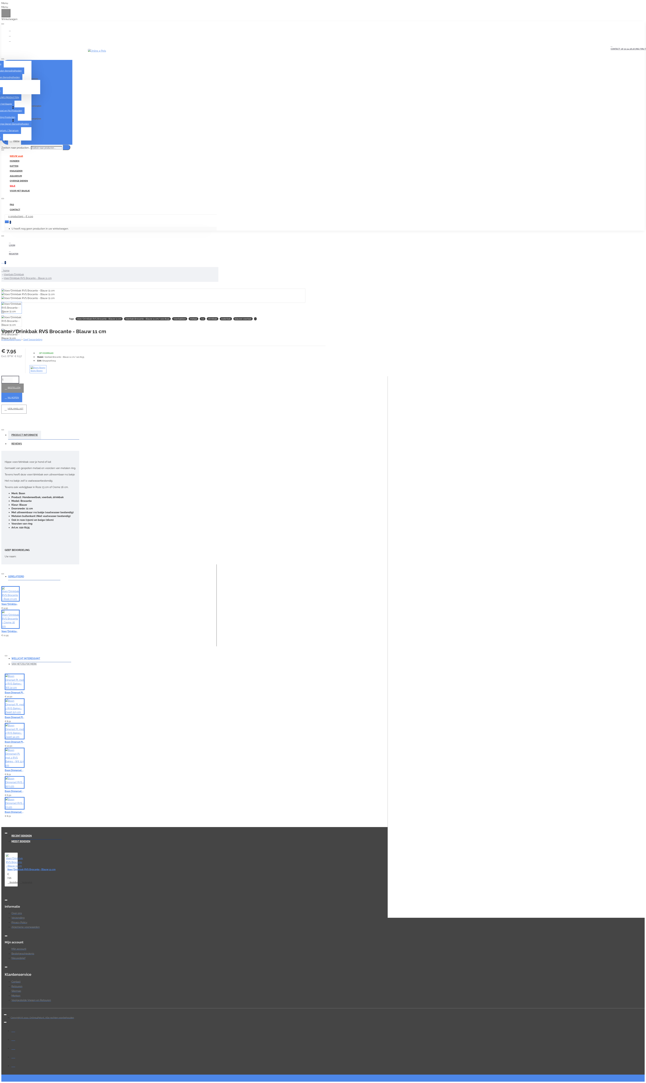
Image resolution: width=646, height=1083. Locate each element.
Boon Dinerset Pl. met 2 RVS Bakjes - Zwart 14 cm (15, 742)
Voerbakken (179, 319)
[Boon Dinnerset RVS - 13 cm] (15, 803)
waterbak (226, 319)
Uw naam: (10, 556)
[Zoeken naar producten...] (66, 147)
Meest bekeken (20, 841)
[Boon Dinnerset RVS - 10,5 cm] (15, 782)
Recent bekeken (21, 835)
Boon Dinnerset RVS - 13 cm (15, 812)
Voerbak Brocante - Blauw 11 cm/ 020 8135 (147, 319)
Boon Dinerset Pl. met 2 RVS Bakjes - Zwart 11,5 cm (15, 717)
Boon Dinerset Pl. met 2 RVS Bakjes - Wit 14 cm (15, 692)
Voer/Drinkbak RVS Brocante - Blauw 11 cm (28, 278)
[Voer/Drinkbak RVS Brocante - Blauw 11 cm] (14, 861)
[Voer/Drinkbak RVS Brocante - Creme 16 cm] (10, 619)
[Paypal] (13, 1047)
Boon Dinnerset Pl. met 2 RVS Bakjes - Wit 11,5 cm (15, 770)
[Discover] (13, 1065)
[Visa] (13, 1030)
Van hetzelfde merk (24, 664)
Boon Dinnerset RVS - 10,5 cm (15, 791)
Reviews (16, 443)
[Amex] (13, 1056)
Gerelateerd (16, 576)
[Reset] (5, 13)
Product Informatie (24, 435)
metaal (193, 319)
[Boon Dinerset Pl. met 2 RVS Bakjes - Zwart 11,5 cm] (15, 706)
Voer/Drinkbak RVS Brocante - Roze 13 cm (10, 604)
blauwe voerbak (243, 319)
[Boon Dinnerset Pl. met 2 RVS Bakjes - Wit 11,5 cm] (15, 758)
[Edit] (2, 23)
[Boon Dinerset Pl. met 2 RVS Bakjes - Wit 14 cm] (15, 682)
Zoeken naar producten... (15, 147)
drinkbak (212, 319)
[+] (517, 647)
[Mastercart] (13, 1038)
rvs (202, 319)
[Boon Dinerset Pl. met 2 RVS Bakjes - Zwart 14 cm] (15, 731)
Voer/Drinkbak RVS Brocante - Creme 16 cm (10, 631)
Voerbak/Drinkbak (14, 274)
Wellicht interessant (25, 658)
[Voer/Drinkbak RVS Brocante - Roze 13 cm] (10, 594)
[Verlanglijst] (167, 606)
